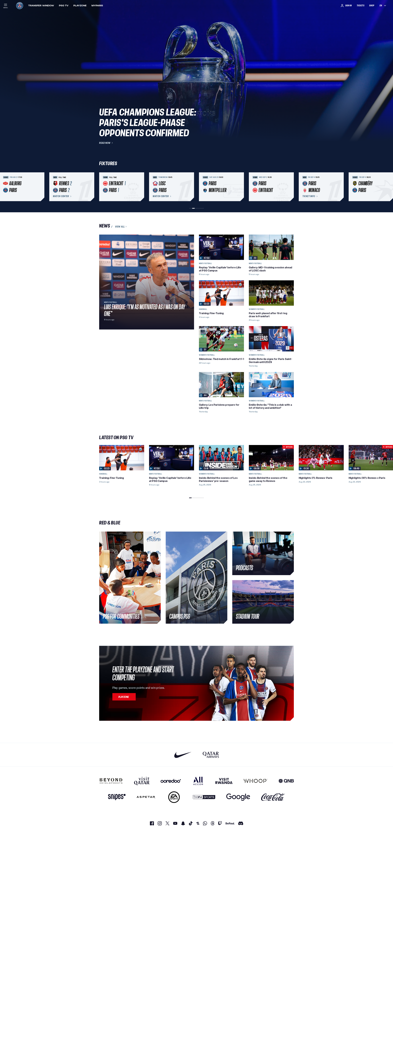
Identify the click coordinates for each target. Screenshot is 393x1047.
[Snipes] (117, 797)
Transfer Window (41, 5)
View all (120, 226)
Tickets (360, 5)
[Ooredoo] (171, 780)
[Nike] (183, 755)
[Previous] (103, 186)
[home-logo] (19, 5)
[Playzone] (124, 696)
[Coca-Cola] (273, 797)
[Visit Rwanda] (224, 780)
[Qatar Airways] (211, 755)
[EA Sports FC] (174, 797)
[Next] (290, 186)
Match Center (61, 196)
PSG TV (63, 5)
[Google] (238, 797)
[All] (198, 780)
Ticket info (308, 196)
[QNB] (286, 780)
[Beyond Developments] (111, 780)
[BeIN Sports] (204, 797)
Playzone (80, 5)
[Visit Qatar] (142, 780)
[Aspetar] (146, 797)
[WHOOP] (255, 780)
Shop (371, 5)
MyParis (97, 5)
